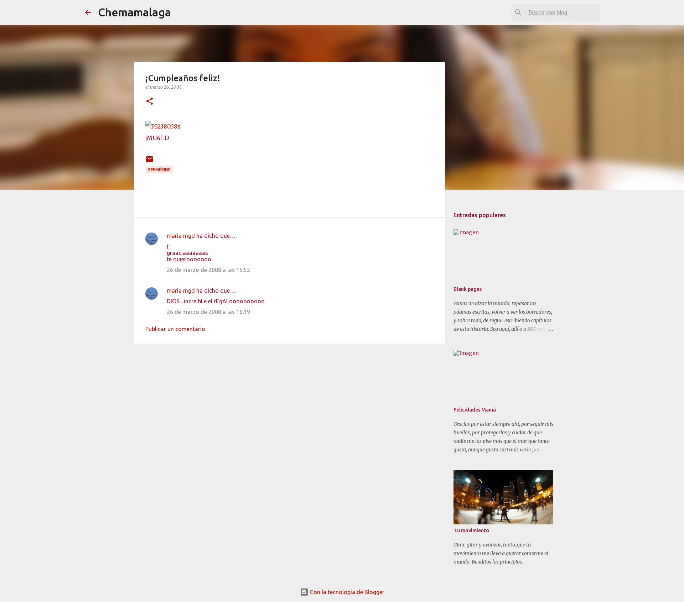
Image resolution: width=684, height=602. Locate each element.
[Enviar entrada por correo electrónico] (149, 161)
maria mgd (181, 235)
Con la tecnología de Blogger (346, 592)
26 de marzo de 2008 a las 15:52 (208, 270)
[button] (149, 101)
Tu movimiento (471, 530)
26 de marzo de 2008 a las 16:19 (208, 312)
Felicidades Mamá (475, 410)
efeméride (159, 169)
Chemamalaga (134, 12)
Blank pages (468, 289)
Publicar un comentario (175, 329)
